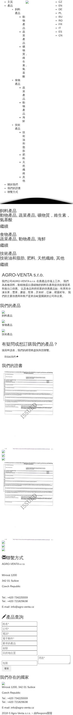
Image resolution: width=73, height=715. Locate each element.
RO (61, 20)
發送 (6, 668)
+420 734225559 (17, 597)
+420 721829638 (17, 601)
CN (60, 35)
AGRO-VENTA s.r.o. (13, 563)
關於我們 (12, 184)
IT (60, 27)
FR (60, 24)
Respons (41, 713)
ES (60, 31)
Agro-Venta (21, 713)
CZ (60, 1)
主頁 (10, 1)
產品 (10, 5)
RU (60, 16)
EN (60, 5)
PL (60, 13)
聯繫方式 (12, 191)
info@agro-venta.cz (22, 606)
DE (60, 9)
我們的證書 (14, 188)
